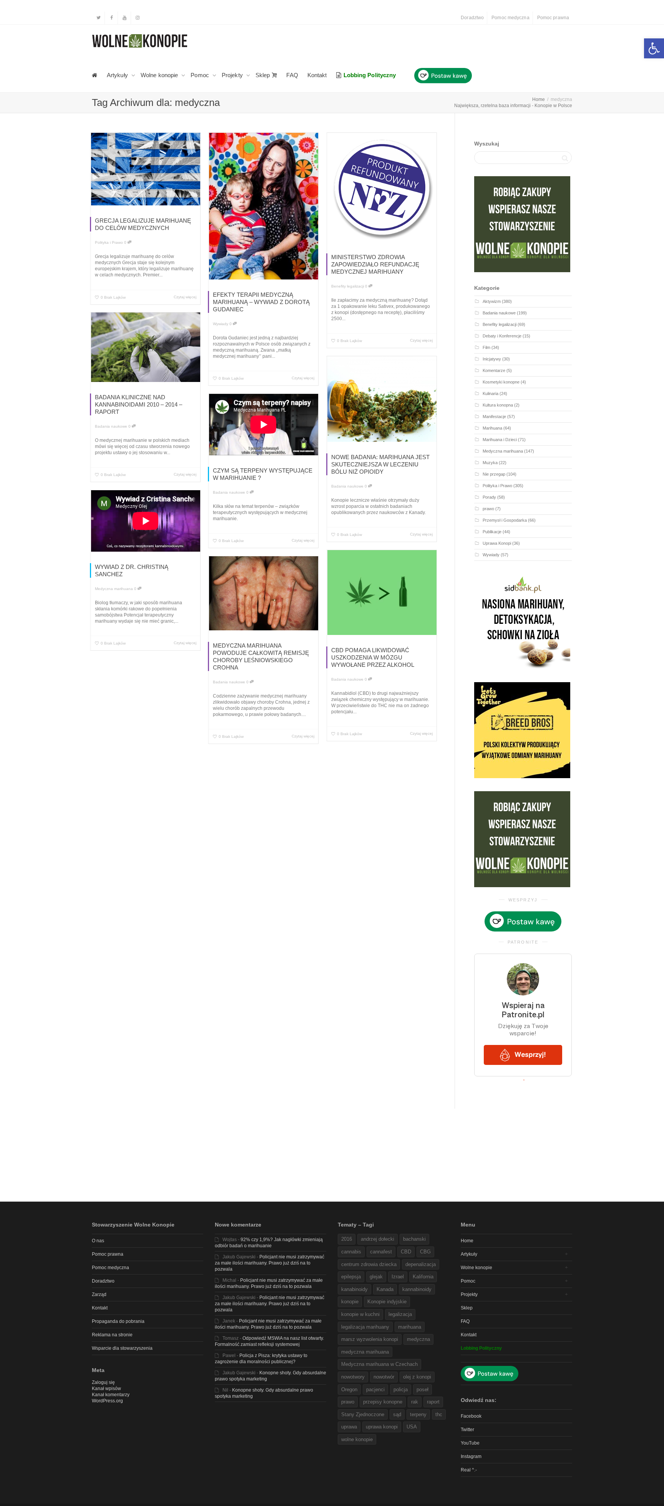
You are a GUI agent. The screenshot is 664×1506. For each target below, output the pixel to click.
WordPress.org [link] (107, 1401)
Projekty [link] (233, 75)
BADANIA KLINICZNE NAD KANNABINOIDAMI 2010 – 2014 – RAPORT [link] (138, 404)
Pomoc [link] (201, 75)
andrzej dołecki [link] (377, 1239)
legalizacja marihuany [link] (365, 1327)
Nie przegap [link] (494, 474)
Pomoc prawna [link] (553, 17)
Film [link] (486, 347)
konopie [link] (350, 1301)
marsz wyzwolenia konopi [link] (369, 1339)
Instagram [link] (471, 1456)
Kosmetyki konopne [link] (501, 382)
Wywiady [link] (220, 324)
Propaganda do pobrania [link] (118, 1321)
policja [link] (400, 1389)
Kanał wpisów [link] (106, 1388)
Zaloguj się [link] (103, 1382)
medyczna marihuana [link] (365, 1352)
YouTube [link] (470, 1443)
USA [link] (412, 1427)
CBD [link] (406, 1252)
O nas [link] (98, 1240)
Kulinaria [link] (490, 393)
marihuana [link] (409, 1327)
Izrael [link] (398, 1277)
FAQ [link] (292, 75)
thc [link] (438, 1414)
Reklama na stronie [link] (112, 1334)
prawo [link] (488, 508)
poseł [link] (422, 1389)
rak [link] (414, 1402)
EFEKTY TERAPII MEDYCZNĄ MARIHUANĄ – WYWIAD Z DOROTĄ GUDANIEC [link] (261, 301)
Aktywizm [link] (492, 301)
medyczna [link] (418, 1339)
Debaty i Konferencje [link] (502, 336)
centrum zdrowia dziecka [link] (369, 1264)
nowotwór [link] (384, 1377)
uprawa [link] (349, 1427)
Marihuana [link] (492, 428)
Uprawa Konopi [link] (497, 543)
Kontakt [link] (317, 75)
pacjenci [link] (375, 1389)
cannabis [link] (351, 1252)
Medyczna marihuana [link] (114, 589)
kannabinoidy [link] (417, 1289)
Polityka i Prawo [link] (109, 242)
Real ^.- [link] (469, 1470)
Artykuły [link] (118, 75)
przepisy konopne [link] (382, 1402)
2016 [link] (346, 1239)
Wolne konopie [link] (160, 75)
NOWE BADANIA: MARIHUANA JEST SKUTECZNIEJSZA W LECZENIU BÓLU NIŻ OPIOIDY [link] (380, 464)
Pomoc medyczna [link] (510, 17)
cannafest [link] (381, 1252)
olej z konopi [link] (417, 1377)
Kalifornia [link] (423, 1277)
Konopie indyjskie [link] (387, 1301)
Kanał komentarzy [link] (110, 1394)
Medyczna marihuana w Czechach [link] (379, 1364)
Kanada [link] (385, 1289)
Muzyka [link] (490, 462)
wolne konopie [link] (357, 1439)
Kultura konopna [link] (498, 405)
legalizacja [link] (400, 1314)
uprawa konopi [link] (382, 1427)
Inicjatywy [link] (492, 359)
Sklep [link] (264, 75)
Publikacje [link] (492, 531)
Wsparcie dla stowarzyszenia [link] (122, 1348)
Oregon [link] (349, 1389)
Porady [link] (489, 497)
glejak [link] (376, 1277)
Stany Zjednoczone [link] (362, 1414)
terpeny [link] (418, 1414)
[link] (654, 48)
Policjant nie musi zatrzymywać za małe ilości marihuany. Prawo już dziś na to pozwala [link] (269, 1263)
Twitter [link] (467, 1429)
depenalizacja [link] (420, 1264)
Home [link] (467, 1240)
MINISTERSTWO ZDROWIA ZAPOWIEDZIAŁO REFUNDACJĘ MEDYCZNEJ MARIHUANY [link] (375, 264)
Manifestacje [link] (494, 416)
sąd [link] (397, 1414)
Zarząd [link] (99, 1294)
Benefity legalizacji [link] (347, 286)
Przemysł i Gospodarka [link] (505, 520)
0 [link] (126, 242)
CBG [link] (425, 1252)
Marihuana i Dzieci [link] (500, 439)
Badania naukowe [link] (111, 426)
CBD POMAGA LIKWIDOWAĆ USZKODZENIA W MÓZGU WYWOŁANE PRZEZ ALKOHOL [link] (372, 657)
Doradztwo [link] (472, 17)
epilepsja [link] (351, 1277)
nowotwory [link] (353, 1377)
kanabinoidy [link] (354, 1289)
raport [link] (433, 1402)
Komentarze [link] (494, 370)
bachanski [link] (414, 1239)
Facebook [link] (471, 1416)
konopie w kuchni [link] (360, 1314)
